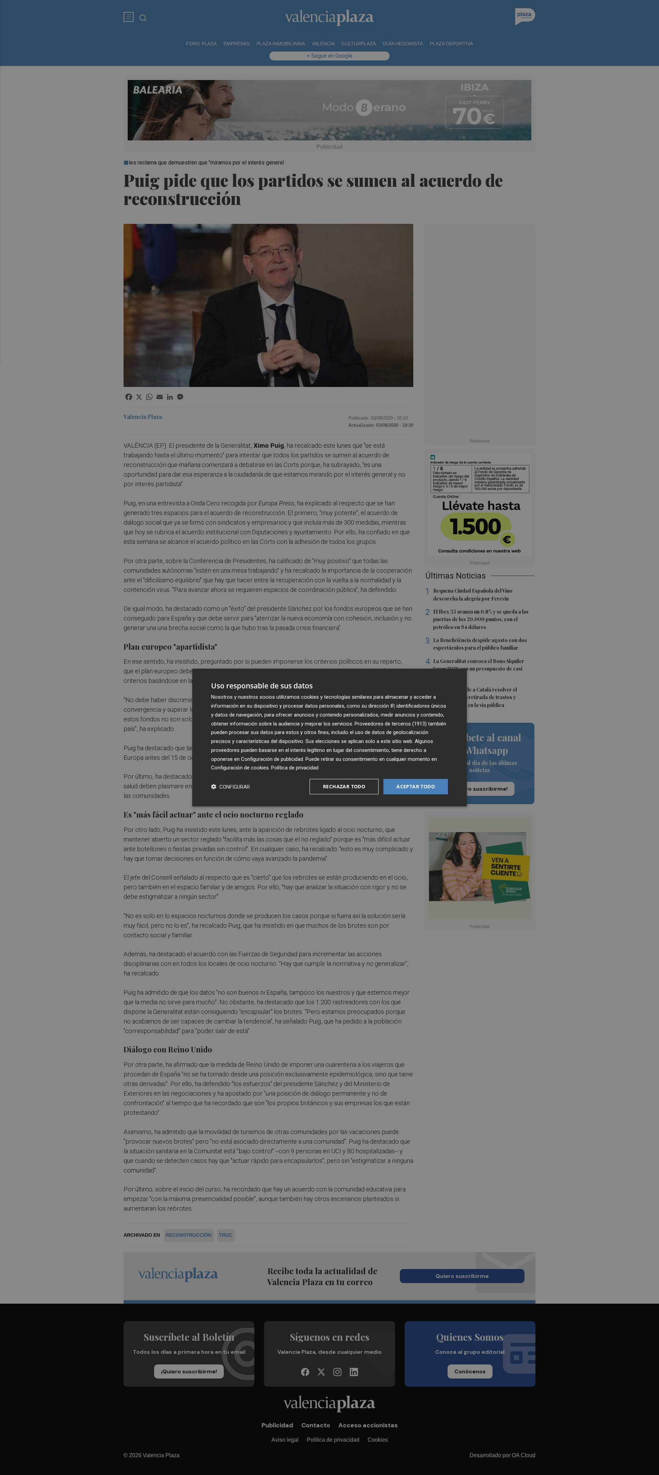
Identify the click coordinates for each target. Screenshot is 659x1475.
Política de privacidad (295, 768)
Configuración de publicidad (272, 759)
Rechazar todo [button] (344, 786)
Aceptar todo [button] (415, 786)
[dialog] (329, 738)
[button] (230, 787)
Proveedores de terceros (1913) (391, 723)
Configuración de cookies (240, 768)
